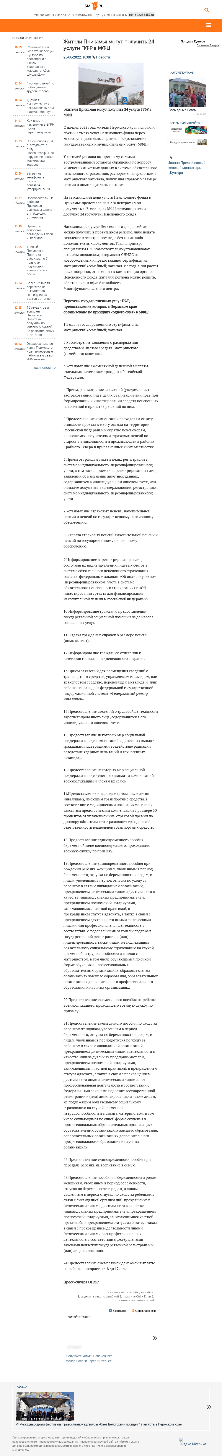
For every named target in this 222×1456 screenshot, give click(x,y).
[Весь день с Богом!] (187, 92)
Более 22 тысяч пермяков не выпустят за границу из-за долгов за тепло (39, 290)
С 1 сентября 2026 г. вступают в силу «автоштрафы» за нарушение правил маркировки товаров (40, 152)
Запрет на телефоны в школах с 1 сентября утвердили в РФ (38, 181)
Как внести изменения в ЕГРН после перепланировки (40, 126)
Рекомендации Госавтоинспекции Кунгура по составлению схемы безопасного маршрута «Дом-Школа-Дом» (40, 60)
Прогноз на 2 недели (208, 45)
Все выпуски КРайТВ (185, 123)
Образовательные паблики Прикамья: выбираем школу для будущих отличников (40, 207)
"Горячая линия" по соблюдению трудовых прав (40, 87)
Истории (36, 38)
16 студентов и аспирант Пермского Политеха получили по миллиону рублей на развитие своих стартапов (40, 321)
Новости (19, 38)
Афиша (22, 1387)
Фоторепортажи (182, 73)
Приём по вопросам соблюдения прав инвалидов (40, 232)
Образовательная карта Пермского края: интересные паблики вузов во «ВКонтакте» (40, 351)
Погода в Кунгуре (193, 41)
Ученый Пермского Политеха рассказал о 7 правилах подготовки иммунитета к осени (37, 260)
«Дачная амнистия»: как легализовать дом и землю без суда (40, 105)
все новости (44, 367)
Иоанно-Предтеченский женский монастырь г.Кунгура (187, 167)
